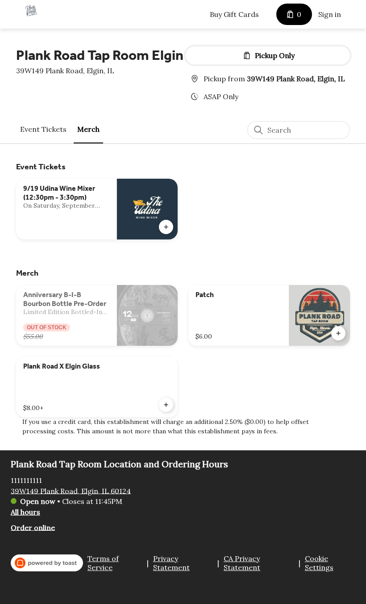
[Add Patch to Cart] (338, 333)
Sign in (329, 14)
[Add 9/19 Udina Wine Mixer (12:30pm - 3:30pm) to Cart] (166, 227)
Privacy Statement (171, 563)
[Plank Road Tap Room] (31, 11)
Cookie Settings (319, 563)
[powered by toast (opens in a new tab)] (47, 563)
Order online (33, 527)
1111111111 (26, 479)
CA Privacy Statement (242, 563)
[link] (43, 129)
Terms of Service (103, 563)
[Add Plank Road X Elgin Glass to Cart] (166, 405)
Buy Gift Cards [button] (234, 14)
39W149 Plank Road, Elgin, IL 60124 (71, 490)
